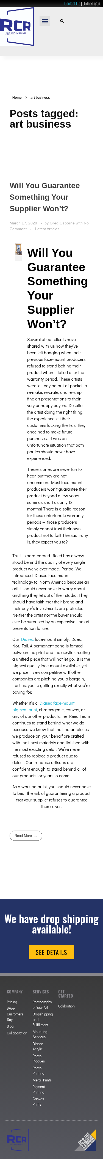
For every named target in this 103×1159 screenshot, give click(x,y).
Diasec (27, 639)
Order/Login (91, 3)
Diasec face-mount (57, 703)
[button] (45, 21)
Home (17, 98)
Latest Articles (47, 229)
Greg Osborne (63, 223)
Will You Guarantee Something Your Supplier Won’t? (45, 197)
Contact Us (72, 3)
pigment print (24, 709)
